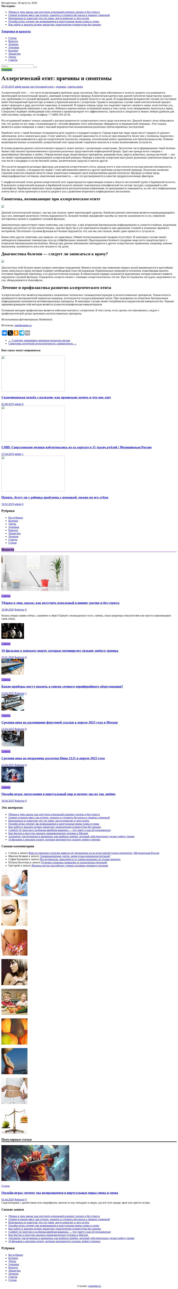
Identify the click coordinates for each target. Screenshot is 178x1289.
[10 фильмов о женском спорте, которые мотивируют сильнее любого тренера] (12, 637)
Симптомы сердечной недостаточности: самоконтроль (42, 343)
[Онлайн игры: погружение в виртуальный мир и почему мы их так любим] (12, 781)
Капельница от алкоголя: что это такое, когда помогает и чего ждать (48, 18)
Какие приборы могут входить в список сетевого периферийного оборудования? (62, 686)
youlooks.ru (94, 1285)
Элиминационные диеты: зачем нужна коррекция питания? (75, 856)
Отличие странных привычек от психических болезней (74, 862)
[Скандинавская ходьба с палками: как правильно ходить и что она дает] (33, 390)
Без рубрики (15, 517)
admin (18, 86)
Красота (13, 41)
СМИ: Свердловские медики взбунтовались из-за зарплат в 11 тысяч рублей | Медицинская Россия (76, 447)
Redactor (20, 609)
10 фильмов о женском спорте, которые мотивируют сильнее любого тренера (59, 650)
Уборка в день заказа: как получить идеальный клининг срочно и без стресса (54, 11)
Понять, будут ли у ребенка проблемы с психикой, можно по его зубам (54, 497)
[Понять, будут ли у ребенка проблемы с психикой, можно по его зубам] (33, 490)
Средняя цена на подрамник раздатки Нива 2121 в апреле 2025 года (53, 758)
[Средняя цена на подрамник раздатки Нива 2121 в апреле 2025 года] (12, 745)
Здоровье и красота (16, 31)
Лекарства (14, 53)
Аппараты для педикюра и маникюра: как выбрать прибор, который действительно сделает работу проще (71, 836)
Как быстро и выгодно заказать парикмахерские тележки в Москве (48, 833)
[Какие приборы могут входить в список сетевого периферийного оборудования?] (12, 673)
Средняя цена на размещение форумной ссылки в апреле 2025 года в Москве (59, 722)
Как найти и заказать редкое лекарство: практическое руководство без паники (54, 24)
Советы (12, 59)
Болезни (13, 50)
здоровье (61, 86)
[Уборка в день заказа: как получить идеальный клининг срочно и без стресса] (35, 590)
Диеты (12, 56)
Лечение (13, 44)
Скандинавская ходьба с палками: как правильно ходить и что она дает (56, 397)
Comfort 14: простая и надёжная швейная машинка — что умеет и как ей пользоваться (59, 830)
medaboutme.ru (23, 325)
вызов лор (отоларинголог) (38, 86)
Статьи (12, 37)
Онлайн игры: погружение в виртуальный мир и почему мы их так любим (58, 794)
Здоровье (13, 47)
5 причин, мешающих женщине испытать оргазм (39, 340)
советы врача (75, 86)
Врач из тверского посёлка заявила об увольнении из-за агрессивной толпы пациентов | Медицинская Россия (94, 852)
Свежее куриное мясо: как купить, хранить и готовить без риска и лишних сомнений (59, 15)
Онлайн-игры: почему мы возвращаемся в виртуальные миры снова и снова (53, 21)
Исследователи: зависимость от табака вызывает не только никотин (80, 859)
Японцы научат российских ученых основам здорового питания (69, 865)
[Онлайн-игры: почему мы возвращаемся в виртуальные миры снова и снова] (35, 1179)
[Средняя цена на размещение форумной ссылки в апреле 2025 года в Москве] (12, 709)
